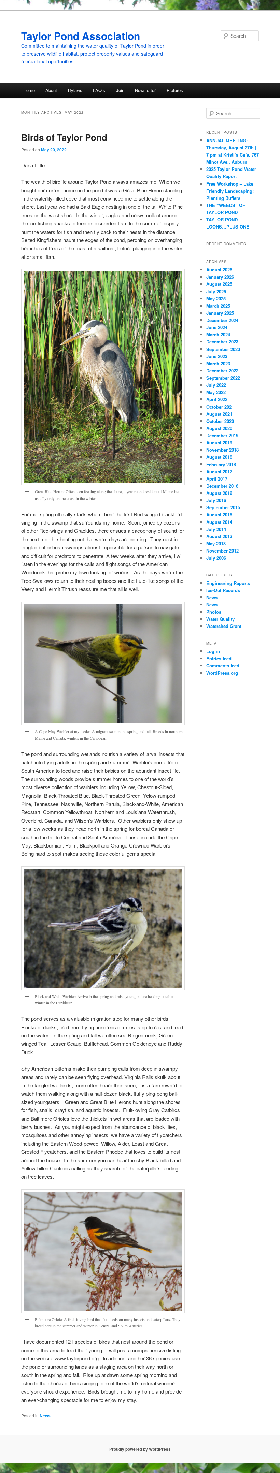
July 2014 (216, 529)
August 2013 (219, 536)
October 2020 (220, 421)
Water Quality (220, 619)
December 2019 (222, 435)
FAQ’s (99, 90)
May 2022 (216, 392)
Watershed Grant (223, 626)
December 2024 (222, 320)
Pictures (175, 90)
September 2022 (223, 377)
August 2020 (219, 428)
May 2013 (216, 543)
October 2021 (220, 406)
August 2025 (219, 284)
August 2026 (219, 269)
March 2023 (218, 363)
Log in (213, 651)
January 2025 (220, 313)
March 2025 (218, 306)
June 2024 (216, 327)
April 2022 (216, 399)
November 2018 (222, 449)
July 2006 (216, 558)
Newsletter (145, 90)
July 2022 (216, 385)
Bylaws (75, 90)
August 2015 (219, 514)
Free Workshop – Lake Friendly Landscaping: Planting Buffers (230, 190)
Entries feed (219, 658)
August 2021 (219, 414)
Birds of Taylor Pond (64, 137)
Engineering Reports (228, 583)
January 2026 (220, 277)
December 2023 (222, 341)
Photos (213, 611)
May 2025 (216, 298)
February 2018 (221, 464)
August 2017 (219, 471)
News (45, 1416)
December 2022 (222, 370)
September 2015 (223, 507)
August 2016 (219, 493)
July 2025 (216, 291)
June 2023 (216, 356)
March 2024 (218, 334)
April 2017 (216, 478)
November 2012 (222, 550)
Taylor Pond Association (80, 35)
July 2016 (216, 500)
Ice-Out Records (223, 590)
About (51, 90)
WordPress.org (222, 672)
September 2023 (223, 349)
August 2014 (219, 522)
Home (29, 90)
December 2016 (222, 486)
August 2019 (219, 442)
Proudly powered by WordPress (140, 1449)
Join (120, 90)
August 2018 (219, 457)
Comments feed (222, 665)
